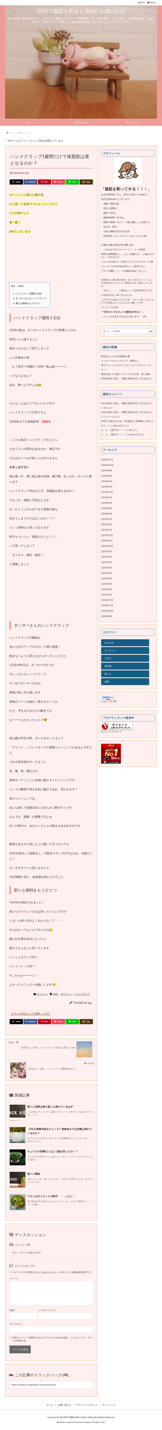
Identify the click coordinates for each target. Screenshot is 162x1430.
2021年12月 (107, 535)
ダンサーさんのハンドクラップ (30, 298)
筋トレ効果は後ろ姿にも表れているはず (50, 1106)
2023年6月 (106, 486)
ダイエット (27, 132)
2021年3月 (106, 583)
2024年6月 (106, 475)
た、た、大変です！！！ (113, 430)
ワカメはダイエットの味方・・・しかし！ (51, 1196)
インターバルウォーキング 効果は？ (120, 360)
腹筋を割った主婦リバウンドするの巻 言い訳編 (125, 374)
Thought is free (98, 1422)
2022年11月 (107, 492)
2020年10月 (107, 610)
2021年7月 (106, 562)
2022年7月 (106, 497)
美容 (107, 681)
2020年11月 (107, 605)
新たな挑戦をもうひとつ (26, 303)
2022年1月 (106, 529)
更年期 (108, 666)
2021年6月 (106, 567)
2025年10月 (107, 465)
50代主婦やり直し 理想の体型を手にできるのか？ (127, 378)
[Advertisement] (51, 260)
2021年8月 (106, 556)
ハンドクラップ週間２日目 (27, 293)
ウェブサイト (16, 1324)
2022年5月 (106, 508)
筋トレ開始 (33, 1173)
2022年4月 (106, 513)
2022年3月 (106, 519)
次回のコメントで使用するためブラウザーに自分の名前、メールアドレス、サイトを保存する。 (52, 1339)
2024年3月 (106, 481)
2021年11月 (107, 540)
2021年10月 (107, 546)
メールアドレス (47, 1310)
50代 (55, 994)
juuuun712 (118, 425)
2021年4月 (106, 578)
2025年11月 (107, 459)
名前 (12, 1310)
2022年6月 (106, 502)
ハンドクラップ (82, 994)
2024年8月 (106, 470)
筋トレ (108, 673)
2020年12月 (107, 600)
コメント (13, 1278)
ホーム (12, 132)
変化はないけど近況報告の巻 (115, 356)
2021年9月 (106, 551)
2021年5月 (106, 573)
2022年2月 (106, 524)
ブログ (108, 658)
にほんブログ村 (109, 701)
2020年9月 (106, 616)
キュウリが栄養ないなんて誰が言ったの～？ (52, 1151)
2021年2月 (106, 589)
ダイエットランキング (111, 731)
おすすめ (109, 642)
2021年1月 (106, 594)
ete (90, 1002)
